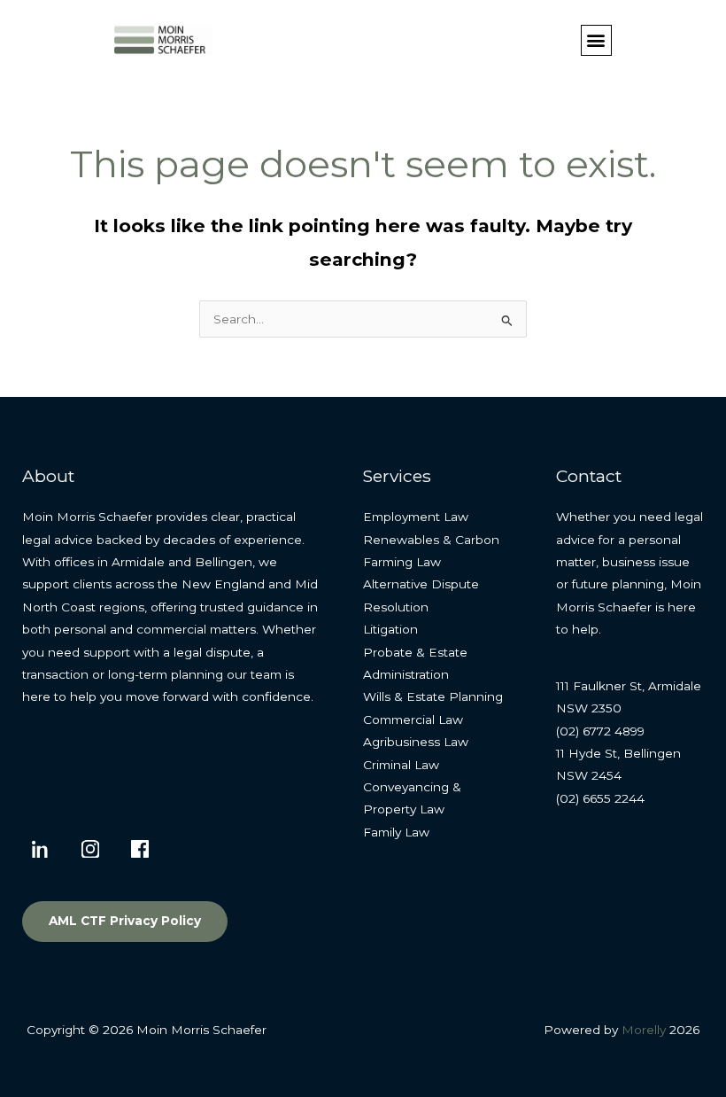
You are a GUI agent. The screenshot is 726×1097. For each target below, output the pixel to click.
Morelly (644, 1030)
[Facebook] (139, 848)
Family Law (396, 832)
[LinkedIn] (40, 848)
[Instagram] (90, 848)
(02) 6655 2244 (600, 798)
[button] (596, 40)
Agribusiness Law (415, 742)
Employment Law (415, 517)
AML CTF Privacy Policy (125, 921)
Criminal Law (401, 765)
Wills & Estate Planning (433, 696)
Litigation (390, 629)
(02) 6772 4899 (600, 731)
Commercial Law (413, 719)
